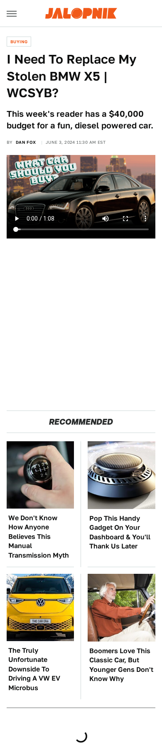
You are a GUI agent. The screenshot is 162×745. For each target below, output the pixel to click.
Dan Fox (26, 142)
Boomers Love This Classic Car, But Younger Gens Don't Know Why (121, 665)
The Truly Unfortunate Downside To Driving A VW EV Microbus (34, 669)
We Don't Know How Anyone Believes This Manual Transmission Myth (38, 536)
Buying (18, 41)
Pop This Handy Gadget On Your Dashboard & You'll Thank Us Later (119, 532)
